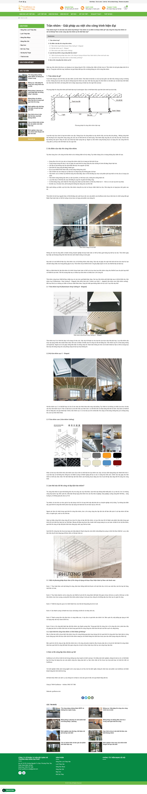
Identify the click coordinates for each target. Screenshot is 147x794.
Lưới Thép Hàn (42, 14)
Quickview (51, 36)
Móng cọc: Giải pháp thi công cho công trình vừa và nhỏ (36, 84)
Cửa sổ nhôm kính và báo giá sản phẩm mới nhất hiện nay (36, 123)
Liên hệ (105, 1)
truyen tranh (18, 777)
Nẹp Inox (73, 14)
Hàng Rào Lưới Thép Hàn (27, 14)
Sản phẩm (24, 26)
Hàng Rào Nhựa (53, 14)
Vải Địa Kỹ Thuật (96, 14)
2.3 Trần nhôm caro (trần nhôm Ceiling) (60, 50)
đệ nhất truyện (2, 777)
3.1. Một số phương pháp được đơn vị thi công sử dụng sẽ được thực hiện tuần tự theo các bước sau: (79, 55)
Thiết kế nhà (108, 14)
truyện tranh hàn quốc (40, 777)
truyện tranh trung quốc (49, 777)
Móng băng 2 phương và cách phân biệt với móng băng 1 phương (35, 92)
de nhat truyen (8, 777)
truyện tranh (13, 777)
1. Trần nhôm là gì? (54, 40)
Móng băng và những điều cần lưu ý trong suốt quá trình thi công (36, 100)
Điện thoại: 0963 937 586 (25, 767)
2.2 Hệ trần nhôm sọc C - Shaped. (59, 48)
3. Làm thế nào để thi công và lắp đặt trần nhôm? (62, 53)
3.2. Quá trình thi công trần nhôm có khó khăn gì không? (65, 58)
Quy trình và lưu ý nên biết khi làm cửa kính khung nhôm (35, 116)
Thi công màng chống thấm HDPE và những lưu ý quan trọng (36, 76)
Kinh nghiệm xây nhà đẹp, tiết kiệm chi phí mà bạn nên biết (36, 108)
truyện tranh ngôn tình (25, 777)
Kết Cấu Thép (83, 14)
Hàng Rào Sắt (64, 14)
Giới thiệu (92, 1)
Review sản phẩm (124, 1)
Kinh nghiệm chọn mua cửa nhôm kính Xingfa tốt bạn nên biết (36, 131)
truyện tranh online (32, 777)
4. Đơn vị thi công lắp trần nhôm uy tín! (59, 60)
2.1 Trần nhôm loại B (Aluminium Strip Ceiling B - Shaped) (66, 46)
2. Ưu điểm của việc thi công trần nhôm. (60, 43)
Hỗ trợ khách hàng (113, 1)
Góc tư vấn (99, 1)
